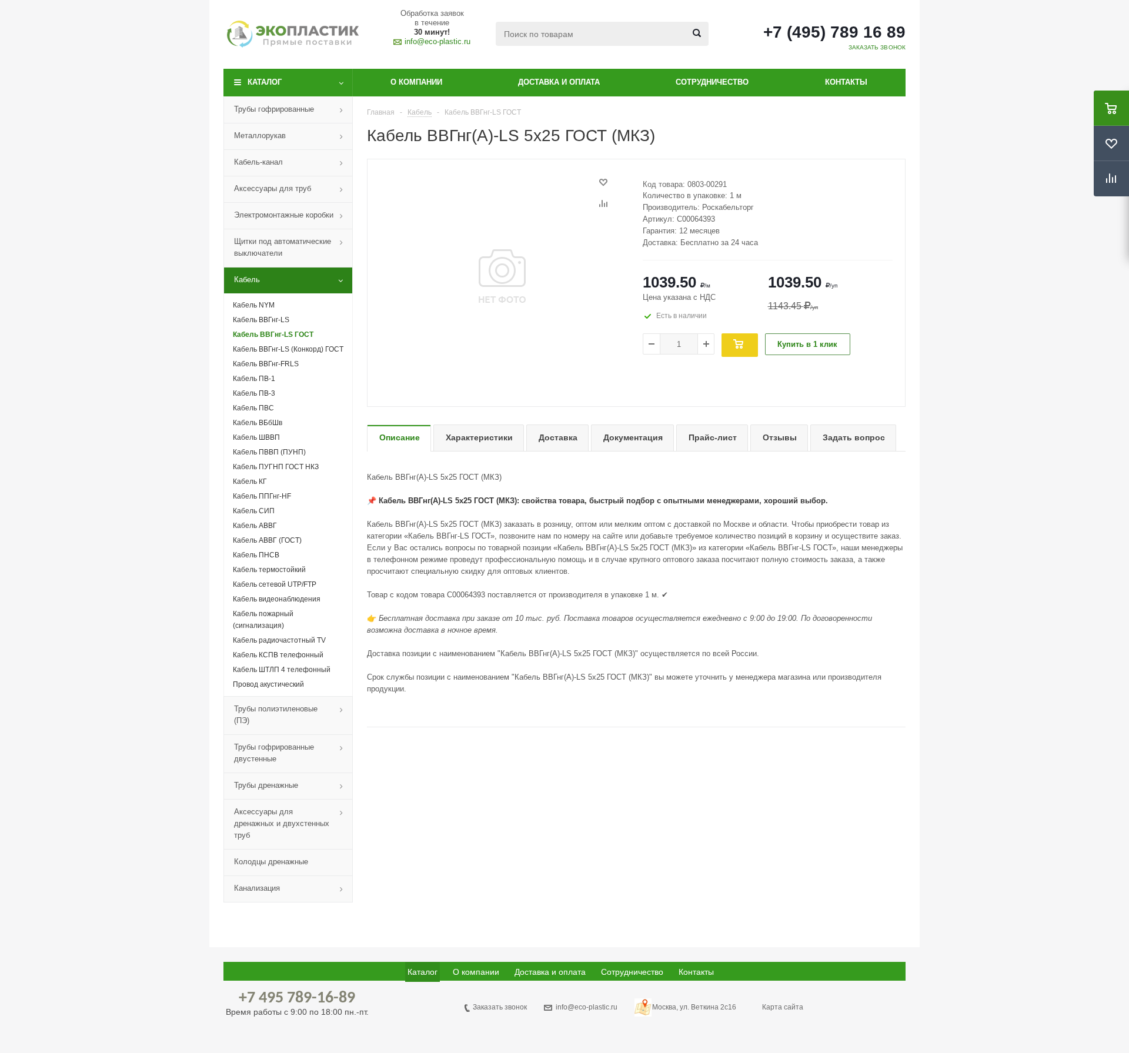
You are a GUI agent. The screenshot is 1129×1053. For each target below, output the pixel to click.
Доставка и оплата (559, 82)
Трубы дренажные (266, 785)
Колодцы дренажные (271, 861)
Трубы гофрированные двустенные (274, 753)
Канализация (257, 888)
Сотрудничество (712, 82)
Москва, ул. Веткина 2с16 (694, 1007)
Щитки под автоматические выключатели (282, 247)
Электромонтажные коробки (283, 214)
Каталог (265, 82)
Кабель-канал (258, 162)
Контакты (846, 82)
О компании (416, 82)
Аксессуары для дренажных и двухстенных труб (281, 823)
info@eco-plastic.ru (437, 41)
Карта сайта (782, 1007)
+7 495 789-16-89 (297, 998)
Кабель (247, 279)
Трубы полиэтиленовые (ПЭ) (276, 714)
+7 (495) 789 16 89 (834, 32)
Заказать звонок (500, 1007)
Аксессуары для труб (272, 188)
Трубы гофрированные (274, 109)
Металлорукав (260, 135)
